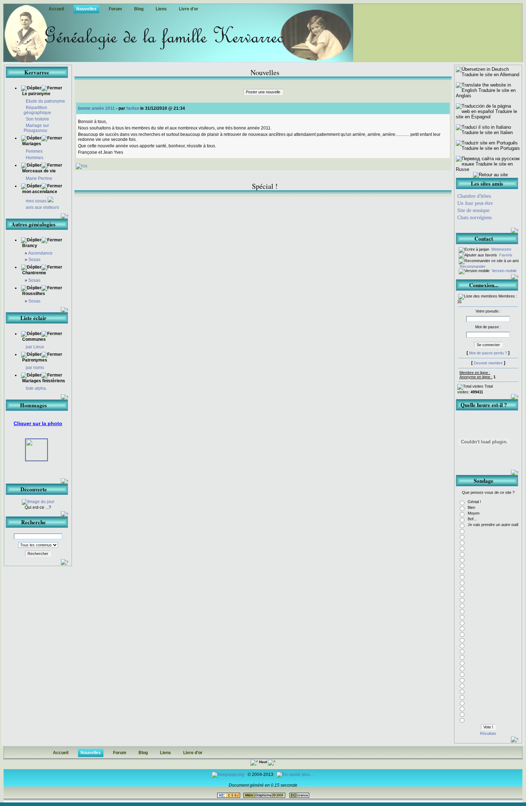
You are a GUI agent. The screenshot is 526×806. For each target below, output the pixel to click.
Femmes (34, 151)
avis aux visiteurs (42, 207)
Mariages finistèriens (43, 380)
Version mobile (504, 271)
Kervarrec (36, 72)
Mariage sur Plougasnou (36, 128)
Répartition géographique (37, 110)
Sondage (483, 481)
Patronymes (34, 360)
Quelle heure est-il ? (484, 405)
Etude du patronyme (45, 101)
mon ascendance (39, 191)
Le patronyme (35, 93)
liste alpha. (36, 388)
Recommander (472, 266)
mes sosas (37, 200)
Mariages (31, 143)
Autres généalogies (33, 224)
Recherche (33, 522)
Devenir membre (488, 363)
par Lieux (35, 346)
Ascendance (40, 253)
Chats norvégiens (474, 217)
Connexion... (483, 285)
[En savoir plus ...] (296, 774)
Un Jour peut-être (475, 203)
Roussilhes (33, 293)
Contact (483, 238)
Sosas (34, 259)
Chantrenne (33, 272)
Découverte (33, 489)
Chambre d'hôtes (474, 196)
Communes (34, 339)
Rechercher (38, 553)
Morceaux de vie (38, 170)
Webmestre (500, 249)
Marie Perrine (39, 178)
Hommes (34, 157)
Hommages (33, 405)
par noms (35, 367)
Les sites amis (487, 183)
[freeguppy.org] (228, 774)
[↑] (65, 216)
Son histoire (37, 119)
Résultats (488, 733)
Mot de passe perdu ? (488, 353)
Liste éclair (33, 318)
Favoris (505, 255)
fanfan (132, 108)
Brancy (29, 245)
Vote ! (488, 727)
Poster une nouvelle (263, 92)
